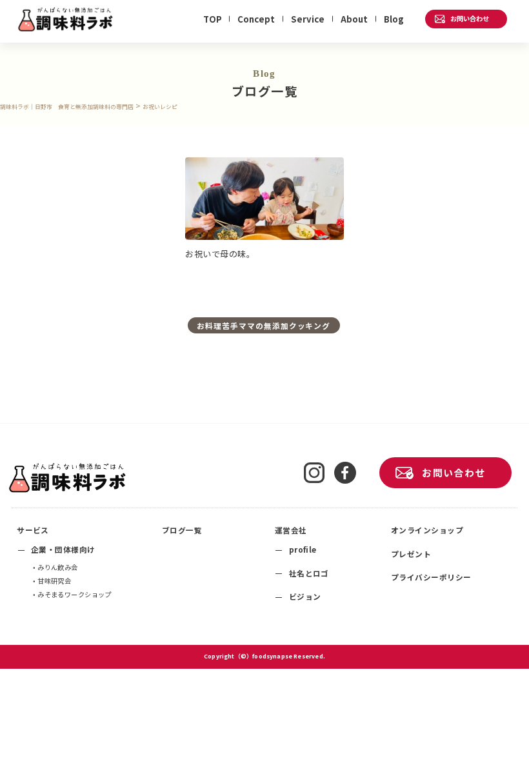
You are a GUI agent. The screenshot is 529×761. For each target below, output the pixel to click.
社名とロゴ (309, 573)
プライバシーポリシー (431, 576)
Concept (256, 19)
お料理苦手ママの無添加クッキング (263, 325)
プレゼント (411, 553)
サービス (33, 529)
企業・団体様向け (63, 549)
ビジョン (305, 596)
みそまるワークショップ (74, 594)
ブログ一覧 (182, 529)
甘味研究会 (54, 581)
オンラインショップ (427, 529)
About (354, 19)
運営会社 (291, 529)
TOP (212, 19)
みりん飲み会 (57, 567)
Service (307, 19)
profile (303, 549)
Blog (394, 19)
